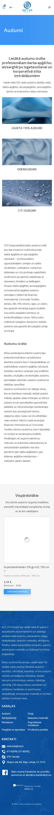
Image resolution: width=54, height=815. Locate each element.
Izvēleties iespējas (17, 592)
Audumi (6, 713)
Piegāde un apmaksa (13, 729)
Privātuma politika (38, 729)
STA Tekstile (13, 756)
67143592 (23, 751)
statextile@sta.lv (15, 746)
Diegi (30, 713)
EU (5, 570)
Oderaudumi (27, 169)
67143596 (12, 751)
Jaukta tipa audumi (27, 128)
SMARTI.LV (28, 789)
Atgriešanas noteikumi (34, 724)
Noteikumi (7, 722)
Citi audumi (27, 210)
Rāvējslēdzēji (9, 717)
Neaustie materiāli (38, 717)
